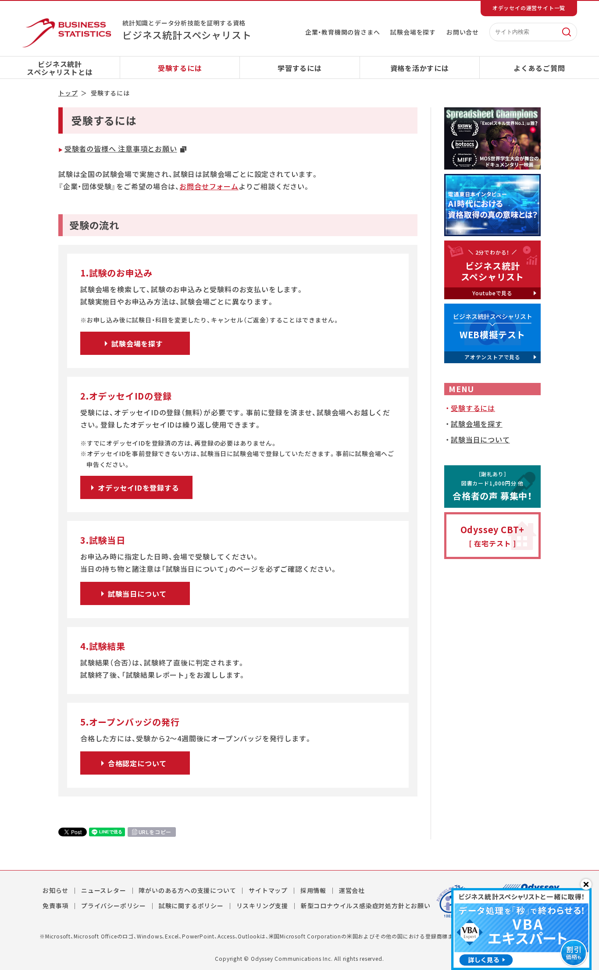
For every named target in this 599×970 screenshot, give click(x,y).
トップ (68, 93)
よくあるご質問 (539, 68)
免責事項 (55, 905)
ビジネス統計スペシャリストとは (60, 68)
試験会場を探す (413, 32)
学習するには (300, 68)
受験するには (180, 68)
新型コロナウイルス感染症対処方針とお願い (366, 905)
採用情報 (313, 890)
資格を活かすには (419, 68)
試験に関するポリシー (191, 905)
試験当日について (480, 439)
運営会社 (352, 890)
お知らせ (55, 890)
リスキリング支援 (262, 905)
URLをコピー (155, 832)
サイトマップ (268, 890)
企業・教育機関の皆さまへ (342, 32)
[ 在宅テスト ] (492, 536)
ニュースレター (103, 890)
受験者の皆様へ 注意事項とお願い (120, 148)
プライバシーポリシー (113, 905)
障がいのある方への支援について (187, 890)
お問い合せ (462, 32)
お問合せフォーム (208, 186)
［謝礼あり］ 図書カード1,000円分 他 (492, 486)
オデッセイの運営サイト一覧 (528, 8)
